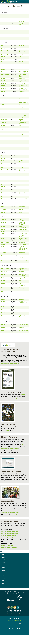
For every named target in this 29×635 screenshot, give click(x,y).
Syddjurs (3, 140)
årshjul (23, 395)
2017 (3, 562)
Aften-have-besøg (22, 135)
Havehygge (21, 134)
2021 (3, 573)
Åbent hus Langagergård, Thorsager (21, 142)
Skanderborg (4, 80)
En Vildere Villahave (22, 132)
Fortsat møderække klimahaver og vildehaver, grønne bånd (23, 101)
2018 (3, 565)
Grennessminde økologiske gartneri (22, 111)
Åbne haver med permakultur (22, 130)
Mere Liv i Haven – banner (8, 536)
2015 (3, 557)
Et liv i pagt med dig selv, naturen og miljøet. (23, 174)
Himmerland (4, 83)
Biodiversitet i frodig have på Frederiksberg (23, 89)
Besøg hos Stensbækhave (21, 190)
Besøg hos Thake (22, 299)
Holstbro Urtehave (22, 244)
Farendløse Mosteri (22, 184)
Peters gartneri (21, 271)
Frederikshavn (4, 98)
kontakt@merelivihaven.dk (14, 620)
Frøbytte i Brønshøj (22, 54)
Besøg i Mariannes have (23, 158)
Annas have (21, 212)
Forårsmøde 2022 (22, 83)
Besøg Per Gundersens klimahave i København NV (23, 178)
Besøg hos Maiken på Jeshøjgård (23, 261)
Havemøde (21, 125)
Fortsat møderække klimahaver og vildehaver (22, 75)
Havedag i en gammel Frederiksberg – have (23, 269)
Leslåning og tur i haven (23, 127)
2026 (3, 586)
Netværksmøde (22, 78)
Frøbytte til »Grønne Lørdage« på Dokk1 (22, 107)
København (3, 88)
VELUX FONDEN (21, 632)
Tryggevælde (4, 104)
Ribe (2, 127)
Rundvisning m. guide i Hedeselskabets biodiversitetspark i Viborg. (23, 257)
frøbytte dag (21, 48)
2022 (3, 575)
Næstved (3, 59)
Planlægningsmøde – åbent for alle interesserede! (23, 20)
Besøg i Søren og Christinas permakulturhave (22, 164)
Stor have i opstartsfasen (23, 109)
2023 (3, 578)
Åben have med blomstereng (22, 207)
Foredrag (20, 59)
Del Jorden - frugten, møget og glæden (14, 610)
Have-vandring (22, 182)
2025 (3, 583)
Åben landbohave (22, 167)
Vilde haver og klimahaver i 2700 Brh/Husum (22, 16)
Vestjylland (3, 244)
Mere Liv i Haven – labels (8, 538)
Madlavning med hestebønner (22, 307)
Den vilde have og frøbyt (23, 312)
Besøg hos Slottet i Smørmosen (22, 253)
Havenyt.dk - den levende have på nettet (14, 599)
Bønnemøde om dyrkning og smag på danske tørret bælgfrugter (23, 303)
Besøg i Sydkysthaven (23, 231)
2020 (3, 570)
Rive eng (20, 69)
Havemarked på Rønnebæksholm (22, 145)
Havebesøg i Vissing (22, 196)
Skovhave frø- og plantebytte (22, 292)
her (22, 445)
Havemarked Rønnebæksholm (22, 138)
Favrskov (3, 61)
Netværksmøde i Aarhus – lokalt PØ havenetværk (23, 72)
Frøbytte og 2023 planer (23, 324)
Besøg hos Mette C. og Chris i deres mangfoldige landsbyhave (23, 235)
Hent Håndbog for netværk (9, 547)
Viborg (2, 114)
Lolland (3, 23)
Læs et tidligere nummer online (10, 513)
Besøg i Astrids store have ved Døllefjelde (23, 275)
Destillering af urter (22, 309)
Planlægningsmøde (22, 327)
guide (7, 431)
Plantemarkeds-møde (23, 229)
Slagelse (3, 38)
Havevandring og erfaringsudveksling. (23, 227)
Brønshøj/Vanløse (5, 14)
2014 (3, 555)
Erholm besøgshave (5, 19)
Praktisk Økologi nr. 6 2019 (9, 398)
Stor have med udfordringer (21, 57)
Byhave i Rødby (22, 91)
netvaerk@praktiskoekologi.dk (10, 364)
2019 (3, 568)
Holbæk (3, 48)
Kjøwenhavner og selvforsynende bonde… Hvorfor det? (23, 223)
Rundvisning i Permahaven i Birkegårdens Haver (22, 284)
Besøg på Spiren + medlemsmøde (22, 38)
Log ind (3, 1)
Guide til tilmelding (7, 545)
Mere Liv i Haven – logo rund (9, 531)
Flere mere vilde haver (23, 242)
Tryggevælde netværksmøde (22, 156)
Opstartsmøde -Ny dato (23, 98)
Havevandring (21, 181)
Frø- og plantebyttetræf (23, 330)
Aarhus (2, 71)
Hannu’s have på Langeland (22, 187)
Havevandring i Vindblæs (22, 120)
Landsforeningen (14, 628)
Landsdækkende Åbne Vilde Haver (23, 239)
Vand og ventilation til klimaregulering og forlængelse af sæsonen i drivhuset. (23, 115)
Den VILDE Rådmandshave (22, 161)
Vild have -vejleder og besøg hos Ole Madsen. (23, 148)
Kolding (3, 277)
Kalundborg (3, 78)
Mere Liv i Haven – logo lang (9, 533)
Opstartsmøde (21, 104)
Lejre (2, 45)
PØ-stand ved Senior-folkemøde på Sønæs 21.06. (23, 193)
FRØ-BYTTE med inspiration (22, 46)
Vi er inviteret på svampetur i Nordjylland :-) (23, 288)
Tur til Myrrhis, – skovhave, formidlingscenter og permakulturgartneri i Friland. (23, 248)
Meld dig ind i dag (21, 515)
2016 (3, 560)
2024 (3, 581)
